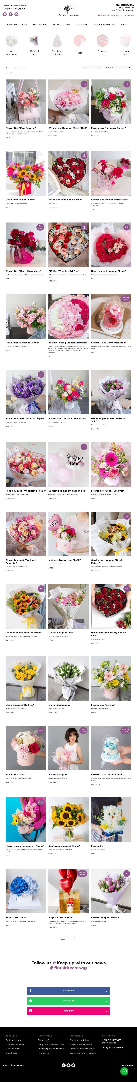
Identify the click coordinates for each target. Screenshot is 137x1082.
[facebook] (11, 15)
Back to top (127, 1065)
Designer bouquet (14, 1040)
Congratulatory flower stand (51, 1044)
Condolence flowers (15, 1044)
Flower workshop (104, 25)
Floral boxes (43, 1053)
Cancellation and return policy (83, 1053)
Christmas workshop (79, 1040)
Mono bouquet (13, 1048)
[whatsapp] (16, 15)
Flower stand (62, 25)
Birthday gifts (44, 1040)
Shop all (12, 25)
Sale (24, 25)
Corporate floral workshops (82, 1048)
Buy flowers (40, 25)
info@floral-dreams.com (123, 10)
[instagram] (5, 15)
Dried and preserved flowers (51, 1048)
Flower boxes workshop (81, 1044)
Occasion (81, 25)
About (125, 25)
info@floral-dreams (112, 1047)
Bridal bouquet (12, 1053)
